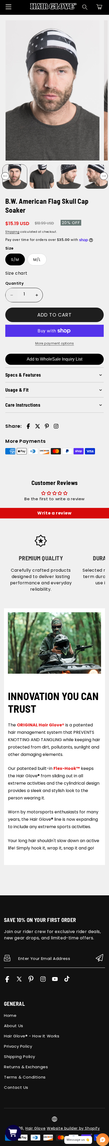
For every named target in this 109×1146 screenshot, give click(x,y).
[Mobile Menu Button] (8, 7)
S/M (15, 259)
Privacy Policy (18, 1046)
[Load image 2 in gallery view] (42, 176)
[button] (99, 7)
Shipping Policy (19, 1056)
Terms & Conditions (25, 1077)
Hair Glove (35, 1128)
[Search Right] (85, 7)
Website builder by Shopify (73, 1128)
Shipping (12, 232)
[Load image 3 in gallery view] (69, 176)
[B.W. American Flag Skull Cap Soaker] (52, 90)
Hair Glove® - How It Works (32, 1036)
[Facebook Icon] (7, 981)
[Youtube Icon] (55, 981)
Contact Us (16, 1087)
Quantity (14, 283)
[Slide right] (104, 176)
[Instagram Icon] (43, 981)
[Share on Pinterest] (46, 426)
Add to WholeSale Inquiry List (54, 359)
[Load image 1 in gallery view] (15, 176)
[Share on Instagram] (56, 426)
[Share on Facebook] (28, 426)
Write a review (54, 513)
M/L (37, 259)
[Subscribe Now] (99, 958)
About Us (13, 1025)
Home (10, 1015)
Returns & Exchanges (26, 1067)
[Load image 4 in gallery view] (96, 176)
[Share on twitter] (37, 426)
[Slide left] (5, 176)
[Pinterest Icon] (31, 981)
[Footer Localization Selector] (54, 1119)
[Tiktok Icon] (66, 981)
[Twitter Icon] (19, 981)
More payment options (54, 343)
